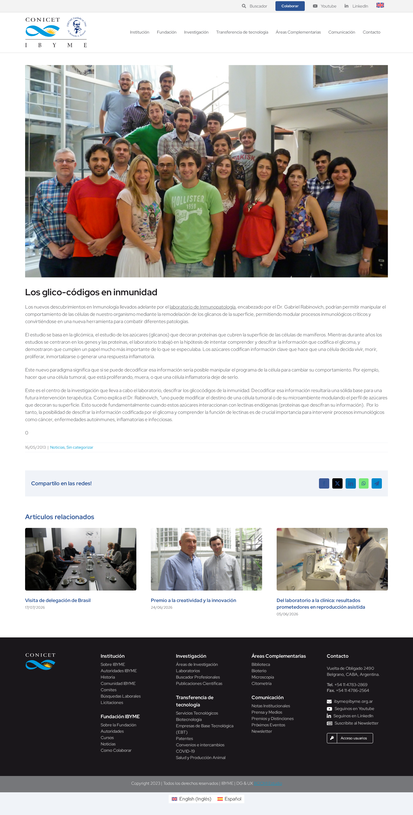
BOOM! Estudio (268, 783)
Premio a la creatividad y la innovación (193, 600)
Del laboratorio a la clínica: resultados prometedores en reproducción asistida (321, 603)
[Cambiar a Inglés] (380, 6)
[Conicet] (40, 655)
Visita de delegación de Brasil (58, 600)
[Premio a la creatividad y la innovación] (206, 531)
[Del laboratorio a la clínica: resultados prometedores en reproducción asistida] (332, 531)
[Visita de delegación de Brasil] (80, 531)
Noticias (57, 447)
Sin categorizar (80, 447)
